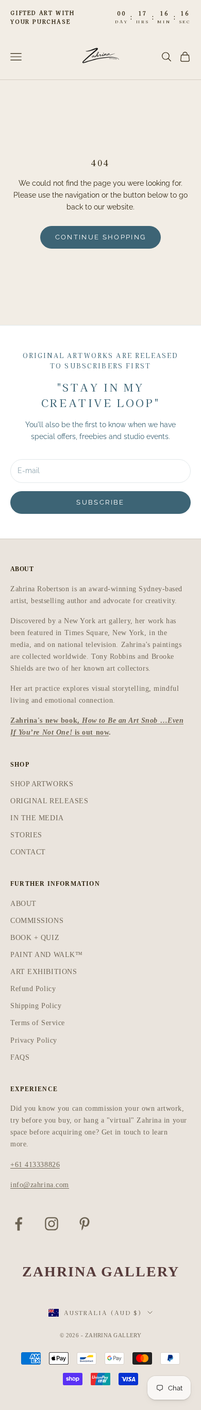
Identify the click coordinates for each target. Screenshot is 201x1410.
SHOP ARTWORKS (41, 784)
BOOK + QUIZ (34, 938)
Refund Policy (33, 989)
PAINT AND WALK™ (46, 955)
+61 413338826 (35, 1165)
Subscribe (100, 502)
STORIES (26, 835)
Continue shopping (100, 237)
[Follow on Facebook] (18, 1223)
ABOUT (23, 903)
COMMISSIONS (36, 921)
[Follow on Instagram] (51, 1223)
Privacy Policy (33, 1040)
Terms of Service (37, 1023)
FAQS (19, 1057)
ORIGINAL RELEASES (49, 801)
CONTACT (28, 852)
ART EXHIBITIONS (43, 972)
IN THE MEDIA (37, 818)
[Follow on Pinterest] (84, 1223)
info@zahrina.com (39, 1185)
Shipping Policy (35, 1006)
